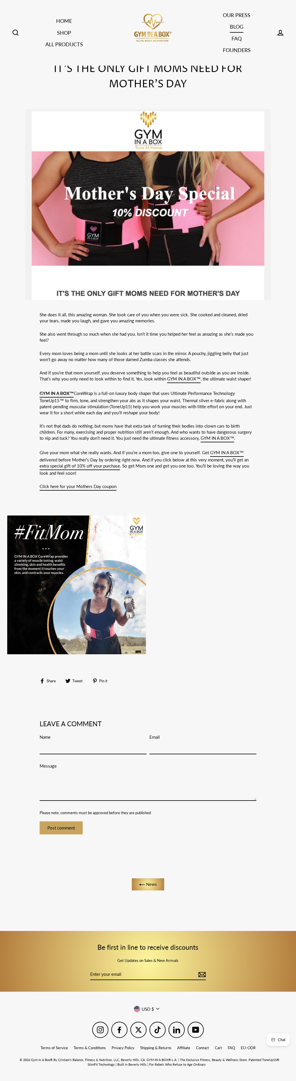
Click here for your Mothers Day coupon (78, 486)
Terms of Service (54, 1047)
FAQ (237, 38)
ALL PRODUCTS (64, 44)
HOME (64, 21)
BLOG (236, 26)
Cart (218, 1047)
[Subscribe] (201, 974)
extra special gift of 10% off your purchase (80, 465)
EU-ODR (248, 1047)
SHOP (64, 32)
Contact (202, 1047)
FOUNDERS (237, 50)
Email (154, 737)
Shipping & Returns (155, 1047)
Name (45, 737)
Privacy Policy (123, 1047)
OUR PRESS (236, 15)
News (151, 884)
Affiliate (183, 1047)
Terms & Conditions (90, 1047)
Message (48, 765)
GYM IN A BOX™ (184, 378)
